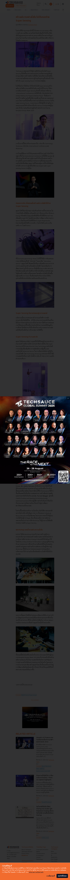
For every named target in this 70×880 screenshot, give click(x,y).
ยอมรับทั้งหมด (62, 876)
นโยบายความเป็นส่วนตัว (36, 872)
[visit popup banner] (35, 440)
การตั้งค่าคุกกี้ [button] (51, 876)
